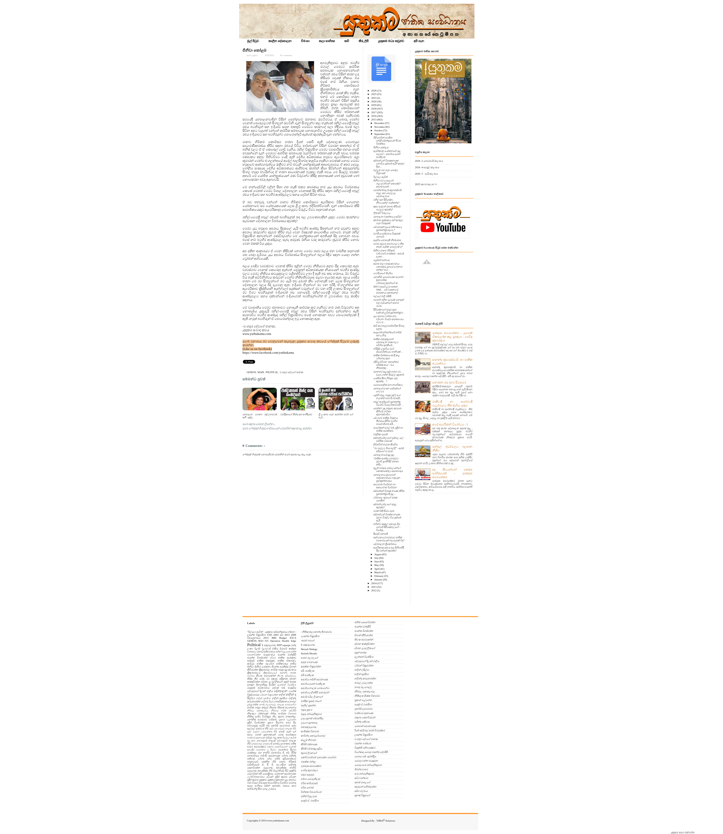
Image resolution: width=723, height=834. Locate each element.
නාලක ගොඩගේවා (286, 704)
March (377, 572)
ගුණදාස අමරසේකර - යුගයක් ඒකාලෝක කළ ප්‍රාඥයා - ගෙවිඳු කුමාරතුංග (452, 336)
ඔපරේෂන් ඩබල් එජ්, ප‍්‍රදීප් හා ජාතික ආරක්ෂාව (388, 429)
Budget (283, 637)
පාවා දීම (291, 722)
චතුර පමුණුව (307, 774)
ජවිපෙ (273, 658)
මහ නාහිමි (264, 752)
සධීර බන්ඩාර (361, 778)
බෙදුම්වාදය (256, 744)
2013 (374, 586)
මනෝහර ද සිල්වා (266, 750)
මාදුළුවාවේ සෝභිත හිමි (261, 761)
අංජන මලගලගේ (309, 657)
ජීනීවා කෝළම (254, 50)
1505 (269, 634)
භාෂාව (287, 743)
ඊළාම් (257, 648)
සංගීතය (258, 785)
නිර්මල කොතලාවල (257, 710)
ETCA (293, 637)
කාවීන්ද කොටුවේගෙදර (313, 735)
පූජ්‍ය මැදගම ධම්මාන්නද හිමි (262, 732)
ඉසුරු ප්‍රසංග (306, 709)
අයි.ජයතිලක (307, 675)
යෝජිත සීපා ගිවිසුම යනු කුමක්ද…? (385, 380)
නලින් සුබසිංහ (263, 698)
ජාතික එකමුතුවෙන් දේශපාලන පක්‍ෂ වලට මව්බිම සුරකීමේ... (386, 342)
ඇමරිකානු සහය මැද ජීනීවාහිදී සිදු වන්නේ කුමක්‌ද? (388, 549)
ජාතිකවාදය (282, 663)
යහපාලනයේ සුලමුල (384, 454)
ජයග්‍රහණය (269, 654)
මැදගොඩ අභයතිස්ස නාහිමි (279, 767)
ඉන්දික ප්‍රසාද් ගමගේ (311, 701)
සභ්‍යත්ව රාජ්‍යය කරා (284, 785)
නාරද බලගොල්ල (267, 704)
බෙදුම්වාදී (267, 744)
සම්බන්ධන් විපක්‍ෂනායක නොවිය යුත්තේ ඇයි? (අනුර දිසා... (388, 163)
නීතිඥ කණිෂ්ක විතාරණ (283, 713)
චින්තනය (251, 652)
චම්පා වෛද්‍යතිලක (310, 779)
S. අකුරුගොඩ (269, 645)
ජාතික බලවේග (265, 663)
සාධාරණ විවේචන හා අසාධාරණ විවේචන (385, 486)
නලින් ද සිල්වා (362, 669)
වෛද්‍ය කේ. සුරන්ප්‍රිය (365, 756)
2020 (374, 101)
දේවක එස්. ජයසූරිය (284, 687)
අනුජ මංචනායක (309, 662)
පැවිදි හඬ (264, 725)
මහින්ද (284, 756)
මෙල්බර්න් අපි (254, 773)
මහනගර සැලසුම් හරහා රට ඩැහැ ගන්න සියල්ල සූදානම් (388, 373)
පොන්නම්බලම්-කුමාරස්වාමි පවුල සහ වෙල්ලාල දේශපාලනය (387, 193)
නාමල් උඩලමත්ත (364, 682)
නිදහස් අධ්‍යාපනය (286, 707)
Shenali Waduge (309, 649)
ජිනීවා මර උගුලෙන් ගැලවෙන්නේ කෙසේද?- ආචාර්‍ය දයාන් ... (387, 183)
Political (272, 372)
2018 (374, 108)
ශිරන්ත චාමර (361, 769)
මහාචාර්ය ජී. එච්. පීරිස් (283, 752)
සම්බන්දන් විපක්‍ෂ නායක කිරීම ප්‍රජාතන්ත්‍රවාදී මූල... (389, 492)
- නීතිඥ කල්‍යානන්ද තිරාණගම (316, 631)
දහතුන (250, 684)
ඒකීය (275, 648)
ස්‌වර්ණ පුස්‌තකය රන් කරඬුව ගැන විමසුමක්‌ (388, 222)
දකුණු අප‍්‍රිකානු (279, 678)
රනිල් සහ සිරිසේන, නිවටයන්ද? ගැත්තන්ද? (386, 201)
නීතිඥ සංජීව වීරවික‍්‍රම (259, 716)
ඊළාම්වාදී (266, 649)
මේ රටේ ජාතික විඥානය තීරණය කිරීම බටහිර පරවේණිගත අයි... (385, 421)
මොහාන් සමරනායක (285, 773)
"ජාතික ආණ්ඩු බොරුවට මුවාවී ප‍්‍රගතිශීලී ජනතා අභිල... (386, 461)
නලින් (282, 694)
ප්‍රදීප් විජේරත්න (256, 722)
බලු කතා (277, 737)
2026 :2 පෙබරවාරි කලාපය (429, 161)
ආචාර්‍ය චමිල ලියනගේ (312, 696)
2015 (374, 119)
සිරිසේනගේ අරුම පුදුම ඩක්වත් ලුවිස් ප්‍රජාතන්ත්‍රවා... (389, 311)
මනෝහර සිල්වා (287, 749)
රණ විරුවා (252, 782)
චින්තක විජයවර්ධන (311, 792)
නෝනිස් (251, 719)
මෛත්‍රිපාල (268, 773)
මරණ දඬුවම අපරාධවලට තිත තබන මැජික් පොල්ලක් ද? (388, 245)
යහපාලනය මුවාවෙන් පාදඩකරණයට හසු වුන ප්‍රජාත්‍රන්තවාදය (386, 477)
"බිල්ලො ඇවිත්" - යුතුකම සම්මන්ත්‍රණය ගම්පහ (271, 631)
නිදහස (272, 707)
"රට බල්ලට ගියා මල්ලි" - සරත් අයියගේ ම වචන (388, 450)
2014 (374, 583)
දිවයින (272, 684)
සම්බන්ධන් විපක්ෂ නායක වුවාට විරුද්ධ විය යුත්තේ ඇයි (387, 517)
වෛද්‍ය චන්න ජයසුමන (366, 760)
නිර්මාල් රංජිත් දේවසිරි (283, 710)
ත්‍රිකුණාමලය (253, 672)
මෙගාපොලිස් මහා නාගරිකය (388, 384)
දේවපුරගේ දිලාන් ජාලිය (260, 691)
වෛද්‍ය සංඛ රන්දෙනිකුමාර (368, 765)
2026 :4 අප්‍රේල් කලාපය (427, 167)
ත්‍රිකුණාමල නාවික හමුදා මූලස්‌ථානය (277, 669)
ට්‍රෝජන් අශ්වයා (381, 260)
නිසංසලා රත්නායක (257, 713)
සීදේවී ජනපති (380, 533)
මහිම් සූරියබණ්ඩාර (285, 758)
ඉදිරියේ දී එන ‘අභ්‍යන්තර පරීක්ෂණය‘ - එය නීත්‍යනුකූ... (386, 364)
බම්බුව (269, 737)
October (378, 130)
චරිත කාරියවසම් (309, 783)
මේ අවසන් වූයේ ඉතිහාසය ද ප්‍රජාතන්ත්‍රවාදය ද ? (387, 228)
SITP (279, 645)
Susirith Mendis (309, 653)
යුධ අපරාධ (290, 779)
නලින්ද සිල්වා (268, 701)
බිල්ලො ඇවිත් (380, 177)
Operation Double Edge (283, 640)
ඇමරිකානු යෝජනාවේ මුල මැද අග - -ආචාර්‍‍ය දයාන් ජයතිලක (387, 154)
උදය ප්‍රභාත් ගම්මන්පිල (312, 718)
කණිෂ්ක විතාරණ (310, 731)
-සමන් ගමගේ (308, 640)
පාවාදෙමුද (252, 725)
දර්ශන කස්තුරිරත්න (365, 643)
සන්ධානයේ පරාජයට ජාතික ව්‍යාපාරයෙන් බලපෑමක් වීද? (388, 539)
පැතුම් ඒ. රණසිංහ (310, 800)
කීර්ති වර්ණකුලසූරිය (311, 748)
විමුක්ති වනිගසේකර (365, 747)
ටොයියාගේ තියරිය (383, 273)
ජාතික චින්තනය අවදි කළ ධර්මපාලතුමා (386, 357)
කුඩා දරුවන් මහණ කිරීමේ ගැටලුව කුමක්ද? (387, 208)
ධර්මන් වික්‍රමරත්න (269, 695)
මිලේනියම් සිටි (280, 770)
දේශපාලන (281, 691)
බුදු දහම (251, 741)
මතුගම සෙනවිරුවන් (277, 747)
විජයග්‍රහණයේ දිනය (269, 782)
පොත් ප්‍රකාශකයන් (265, 734)
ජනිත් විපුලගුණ (282, 652)
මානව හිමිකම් (287, 761)
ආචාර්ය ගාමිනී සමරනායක (314, 679)
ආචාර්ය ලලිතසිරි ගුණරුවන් (315, 692)
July (376, 558)
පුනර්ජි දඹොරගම (280, 725)
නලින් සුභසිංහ (280, 698)
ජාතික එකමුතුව (266, 660)
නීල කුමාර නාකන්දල (284, 716)
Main (261, 372)
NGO (260, 640)
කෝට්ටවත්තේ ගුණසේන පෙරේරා (318, 757)
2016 (374, 116)
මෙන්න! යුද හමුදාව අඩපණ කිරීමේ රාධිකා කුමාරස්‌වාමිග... (387, 411)
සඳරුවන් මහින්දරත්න (366, 786)
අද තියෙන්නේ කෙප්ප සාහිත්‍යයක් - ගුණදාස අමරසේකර (452, 473)
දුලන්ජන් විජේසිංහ (287, 685)
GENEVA (251, 372)
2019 (374, 105)
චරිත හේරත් (307, 787)
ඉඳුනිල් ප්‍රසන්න (308, 705)
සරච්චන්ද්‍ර (252, 788)
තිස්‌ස (249, 678)
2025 (374, 94)
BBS (274, 637)
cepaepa (286, 645)
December (379, 123)
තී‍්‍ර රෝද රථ (262, 678)
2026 (374, 90)
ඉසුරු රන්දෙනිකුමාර (311, 714)
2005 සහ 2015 (281, 634)
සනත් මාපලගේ (363, 782)
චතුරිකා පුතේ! (380, 434)
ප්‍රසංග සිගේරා (275, 722)
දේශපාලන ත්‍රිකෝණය (384, 544)
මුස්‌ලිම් (292, 770)
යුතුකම (263, 779)
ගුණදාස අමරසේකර (311, 766)
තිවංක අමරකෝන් (266, 675)
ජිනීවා (250, 666)
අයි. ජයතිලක (308, 670)
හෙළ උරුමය (269, 788)
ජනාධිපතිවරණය (266, 651)
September (380, 134)
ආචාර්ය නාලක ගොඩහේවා (315, 688)
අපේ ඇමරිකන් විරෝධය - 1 (450, 424)
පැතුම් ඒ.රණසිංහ (363, 704)
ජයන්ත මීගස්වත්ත (257, 657)
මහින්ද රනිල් (265, 759)
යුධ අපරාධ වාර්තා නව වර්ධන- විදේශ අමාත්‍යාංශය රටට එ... (388, 319)
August (378, 554)
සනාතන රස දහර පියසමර (449, 382)
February (379, 576)
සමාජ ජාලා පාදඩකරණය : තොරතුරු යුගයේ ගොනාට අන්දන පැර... (388, 266)
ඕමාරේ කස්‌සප (288, 648)
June (377, 561)
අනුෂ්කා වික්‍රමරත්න (311, 666)
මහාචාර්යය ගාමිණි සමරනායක (263, 755)
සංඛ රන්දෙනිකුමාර (364, 773)
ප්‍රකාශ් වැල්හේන (287, 719)
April (377, 568)
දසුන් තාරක (290, 681)
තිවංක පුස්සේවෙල (286, 676)
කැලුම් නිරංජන (308, 740)
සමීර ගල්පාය (361, 791)
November (379, 126)
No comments (286, 55)
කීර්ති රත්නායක (309, 744)
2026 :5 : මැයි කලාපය (426, 173)
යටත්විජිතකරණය (256, 777)
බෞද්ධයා (278, 743)
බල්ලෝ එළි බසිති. (382, 296)
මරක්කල (252, 752)
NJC (267, 641)
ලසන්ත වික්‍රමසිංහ (364, 734)
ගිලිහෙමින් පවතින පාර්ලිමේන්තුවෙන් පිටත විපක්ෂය (387, 140)
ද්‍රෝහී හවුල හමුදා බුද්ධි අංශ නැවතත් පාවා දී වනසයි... (387, 397)
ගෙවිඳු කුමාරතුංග (309, 770)
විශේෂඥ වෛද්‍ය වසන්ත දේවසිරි (371, 752)
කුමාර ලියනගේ (309, 753)
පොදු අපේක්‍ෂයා (287, 734)
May (377, 565)
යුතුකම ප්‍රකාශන (275, 779)
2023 (374, 98)
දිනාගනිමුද (261, 684)
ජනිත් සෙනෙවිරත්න (365, 622)
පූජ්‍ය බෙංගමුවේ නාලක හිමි (282, 729)
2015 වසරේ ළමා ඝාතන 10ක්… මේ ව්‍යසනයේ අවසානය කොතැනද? (385, 289)
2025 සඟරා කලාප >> (426, 184)
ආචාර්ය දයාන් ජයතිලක (313, 683)
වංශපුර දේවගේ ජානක (291, 372)
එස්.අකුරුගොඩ (309, 727)
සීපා (260, 788)
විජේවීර (284, 782)
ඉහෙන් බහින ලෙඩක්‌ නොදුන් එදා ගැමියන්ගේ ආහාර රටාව (388, 302)
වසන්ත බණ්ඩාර (363, 743)
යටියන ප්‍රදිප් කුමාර (276, 776)
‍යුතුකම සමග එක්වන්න (683, 832)
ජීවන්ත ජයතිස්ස (280, 666)
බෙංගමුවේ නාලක (266, 740)
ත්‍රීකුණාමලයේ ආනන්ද (275, 673)
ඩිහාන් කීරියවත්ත (364, 635)
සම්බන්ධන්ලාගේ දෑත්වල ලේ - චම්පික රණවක (388, 439)
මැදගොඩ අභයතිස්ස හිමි (259, 770)
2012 (374, 590)
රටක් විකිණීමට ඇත (383, 510)
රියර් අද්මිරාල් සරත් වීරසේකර (370, 730)
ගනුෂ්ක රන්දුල (308, 761)
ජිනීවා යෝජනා (263, 666)
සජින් (267, 785)
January (378, 579)
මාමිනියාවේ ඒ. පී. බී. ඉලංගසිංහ (266, 764)
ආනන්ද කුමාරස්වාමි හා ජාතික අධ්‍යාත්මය (452, 361)
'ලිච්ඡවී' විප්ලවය (381, 213)
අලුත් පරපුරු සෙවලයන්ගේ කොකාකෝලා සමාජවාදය (388, 469)
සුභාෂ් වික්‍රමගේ (362, 795)
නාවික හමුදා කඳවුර (257, 707)
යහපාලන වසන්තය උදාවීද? (387, 216)
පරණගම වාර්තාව (267, 719)
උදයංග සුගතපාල (309, 722)
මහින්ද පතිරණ (362, 721)
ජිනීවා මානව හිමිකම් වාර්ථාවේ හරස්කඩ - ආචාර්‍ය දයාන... (388, 253)
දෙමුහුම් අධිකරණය (258, 687)
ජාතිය (293, 663)
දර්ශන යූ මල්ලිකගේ (272, 681)
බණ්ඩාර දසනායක (256, 738)
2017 (374, 112)
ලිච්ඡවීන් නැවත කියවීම (385, 444)
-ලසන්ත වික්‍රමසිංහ (310, 636)
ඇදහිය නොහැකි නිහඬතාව (387, 240)
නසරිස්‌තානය (282, 701)
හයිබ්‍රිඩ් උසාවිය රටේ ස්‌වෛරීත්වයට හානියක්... (387, 350)
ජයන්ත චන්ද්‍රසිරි (287, 654)
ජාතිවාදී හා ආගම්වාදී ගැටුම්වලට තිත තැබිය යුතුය (452, 403)
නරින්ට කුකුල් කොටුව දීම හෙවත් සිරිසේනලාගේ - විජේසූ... (386, 527)
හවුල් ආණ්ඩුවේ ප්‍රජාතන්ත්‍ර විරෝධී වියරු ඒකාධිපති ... (388, 403)
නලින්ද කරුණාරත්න (365, 678)
